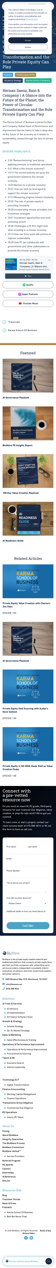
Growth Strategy (15, 1026)
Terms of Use (45, 1230)
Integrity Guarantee (12, 1139)
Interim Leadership (16, 1067)
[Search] (48, 1261)
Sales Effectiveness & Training (21, 1039)
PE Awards (7, 1164)
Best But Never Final (17, 1216)
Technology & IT (10, 1079)
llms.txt (6, 1180)
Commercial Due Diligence (20, 1107)
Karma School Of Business (20, 1212)
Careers (6, 1168)
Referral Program (11, 1160)
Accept (28, 40)
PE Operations (9, 1112)
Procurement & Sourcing (19, 1053)
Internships (8, 1172)
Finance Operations (16, 1098)
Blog (4, 1195)
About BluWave (10, 1135)
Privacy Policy (32, 19)
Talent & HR (8, 1057)
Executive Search (15, 1063)
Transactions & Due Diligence (17, 1102)
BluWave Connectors (13, 1147)
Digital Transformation (18, 1084)
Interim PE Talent (15, 1117)
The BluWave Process (13, 1143)
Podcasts (7, 1207)
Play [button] (29, 276)
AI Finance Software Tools (20, 1016)
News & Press (9, 1203)
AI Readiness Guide (13, 540)
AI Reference (9, 1176)
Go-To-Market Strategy (18, 1030)
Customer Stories (11, 1199)
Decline (28, 47)
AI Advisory (12, 1008)
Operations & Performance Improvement (23, 1044)
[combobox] (26, 1261)
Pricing (5, 1131)
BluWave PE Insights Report (17, 445)
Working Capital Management (21, 1094)
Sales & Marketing (11, 1034)
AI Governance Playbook (16, 397)
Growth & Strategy (12, 1021)
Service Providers (15, 1156)
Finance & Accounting (13, 1089)
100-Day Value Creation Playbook (21, 492)
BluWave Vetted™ (11, 1151)
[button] (49, 260)
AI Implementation (16, 1012)
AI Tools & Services (12, 1003)
